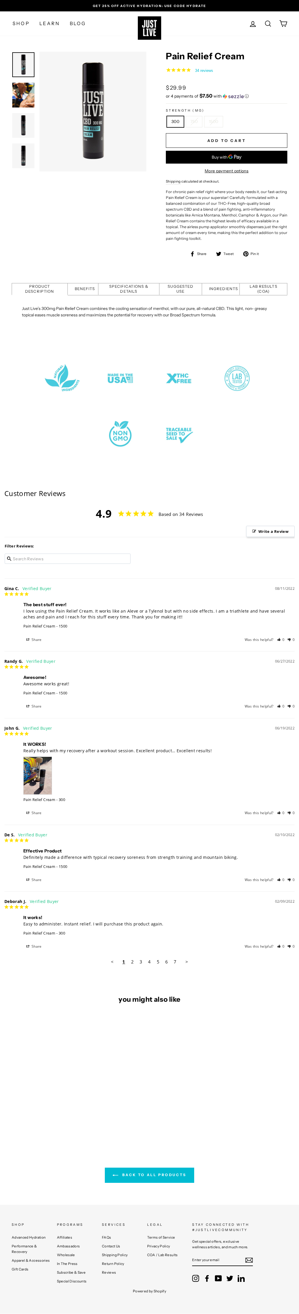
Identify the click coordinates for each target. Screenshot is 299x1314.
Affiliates (64, 1237)
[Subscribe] (249, 1259)
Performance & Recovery (24, 1249)
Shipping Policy (115, 1255)
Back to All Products (154, 1175)
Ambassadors (68, 1246)
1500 (213, 121)
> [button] (186, 962)
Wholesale (66, 1255)
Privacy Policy (158, 1246)
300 (175, 121)
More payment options (226, 171)
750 (194, 121)
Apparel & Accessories (31, 1260)
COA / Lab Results (162, 1255)
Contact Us (111, 1246)
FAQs (106, 1237)
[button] (226, 96)
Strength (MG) (185, 110)
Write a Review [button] (273, 531)
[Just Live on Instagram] (195, 1278)
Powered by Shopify (149, 1291)
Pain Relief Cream (39, 626)
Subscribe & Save (71, 1272)
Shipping (173, 181)
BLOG (78, 23)
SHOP (21, 23)
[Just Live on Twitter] (229, 1278)
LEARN (49, 23)
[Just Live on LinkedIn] (241, 1278)
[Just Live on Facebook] (207, 1278)
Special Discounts (72, 1281)
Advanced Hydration (29, 1237)
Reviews (109, 1272)
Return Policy (113, 1263)
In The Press (67, 1263)
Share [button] (36, 639)
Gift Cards (20, 1269)
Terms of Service (161, 1237)
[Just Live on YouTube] (218, 1278)
